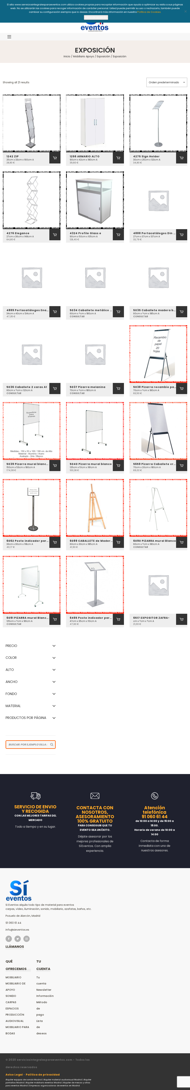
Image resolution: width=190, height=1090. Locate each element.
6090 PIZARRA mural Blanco (154, 541)
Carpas (11, 1002)
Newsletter (44, 990)
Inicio (67, 56)
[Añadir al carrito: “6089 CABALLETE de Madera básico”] (118, 542)
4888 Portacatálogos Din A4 (154, 233)
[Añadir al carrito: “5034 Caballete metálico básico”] (118, 311)
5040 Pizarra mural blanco (91, 464)
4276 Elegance (18, 233)
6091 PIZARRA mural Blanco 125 (27, 618)
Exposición (103, 56)
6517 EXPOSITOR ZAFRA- (151, 618)
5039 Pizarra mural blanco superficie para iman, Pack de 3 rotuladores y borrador (27, 464)
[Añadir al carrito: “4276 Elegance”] (54, 234)
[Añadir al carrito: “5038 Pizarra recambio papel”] (181, 388)
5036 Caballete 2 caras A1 (26, 387)
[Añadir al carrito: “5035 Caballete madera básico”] (181, 311)
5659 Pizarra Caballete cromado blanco (154, 464)
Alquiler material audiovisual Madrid (62, 1079)
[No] (185, 11)
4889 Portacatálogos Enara (27, 310)
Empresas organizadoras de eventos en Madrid (54, 1085)
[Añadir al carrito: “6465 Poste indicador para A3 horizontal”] (118, 619)
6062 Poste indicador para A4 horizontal (27, 541)
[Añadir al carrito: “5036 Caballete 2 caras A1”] (54, 388)
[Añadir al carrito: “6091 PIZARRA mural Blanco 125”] (54, 619)
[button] (166, 82)
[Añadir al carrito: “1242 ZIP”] (54, 157)
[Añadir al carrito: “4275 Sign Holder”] (181, 157)
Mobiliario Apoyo (83, 56)
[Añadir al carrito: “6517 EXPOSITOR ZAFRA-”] (181, 619)
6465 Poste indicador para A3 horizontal (91, 618)
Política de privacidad (43, 1074)
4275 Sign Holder (146, 156)
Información (45, 996)
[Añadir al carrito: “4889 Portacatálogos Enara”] (54, 311)
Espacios (12, 1008)
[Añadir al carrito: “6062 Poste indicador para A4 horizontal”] (54, 542)
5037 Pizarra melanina (87, 387)
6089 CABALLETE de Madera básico (91, 541)
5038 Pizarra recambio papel (154, 387)
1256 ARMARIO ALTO (85, 156)
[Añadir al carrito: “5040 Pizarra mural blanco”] (118, 465)
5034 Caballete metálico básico (91, 310)
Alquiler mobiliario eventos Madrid (43, 1082)
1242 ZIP (12, 156)
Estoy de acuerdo (96, 17)
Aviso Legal (14, 1074)
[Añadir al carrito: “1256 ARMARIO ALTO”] (118, 157)
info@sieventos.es (17, 930)
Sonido (11, 996)
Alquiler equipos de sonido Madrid (24, 1079)
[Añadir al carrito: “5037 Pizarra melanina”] (118, 388)
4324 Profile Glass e (85, 233)
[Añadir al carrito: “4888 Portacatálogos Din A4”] (181, 234)
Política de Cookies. (149, 12)
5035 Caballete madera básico (154, 310)
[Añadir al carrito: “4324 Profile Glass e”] (118, 234)
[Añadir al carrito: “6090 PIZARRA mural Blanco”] (181, 542)
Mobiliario (13, 977)
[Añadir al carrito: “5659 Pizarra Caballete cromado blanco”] (181, 465)
